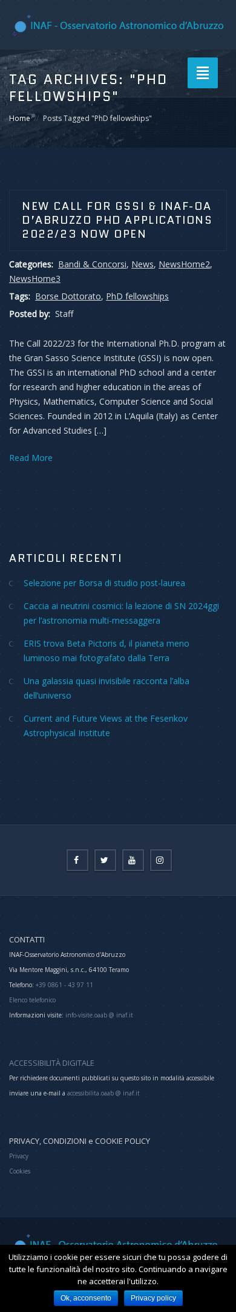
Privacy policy (153, 1298)
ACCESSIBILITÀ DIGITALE (51, 1062)
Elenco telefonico (32, 1000)
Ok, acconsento (86, 1298)
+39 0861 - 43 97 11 (63, 985)
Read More (31, 457)
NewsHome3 (35, 278)
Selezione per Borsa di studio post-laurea (104, 583)
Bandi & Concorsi (92, 264)
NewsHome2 (184, 264)
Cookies (19, 1171)
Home (19, 118)
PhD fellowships (137, 296)
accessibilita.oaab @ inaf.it (103, 1093)
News (142, 264)
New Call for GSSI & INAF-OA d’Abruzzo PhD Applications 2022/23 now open (117, 220)
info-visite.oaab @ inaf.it (99, 1015)
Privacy (18, 1156)
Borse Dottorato (68, 296)
